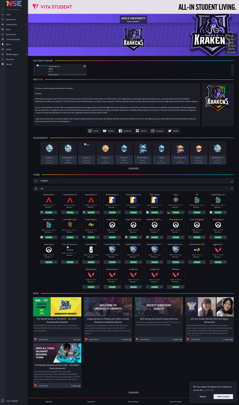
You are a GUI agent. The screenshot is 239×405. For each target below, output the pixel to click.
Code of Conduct (176, 401)
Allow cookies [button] (223, 397)
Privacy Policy (133, 401)
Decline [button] (203, 397)
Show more (133, 168)
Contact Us (91, 401)
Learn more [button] (209, 390)
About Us (49, 401)
